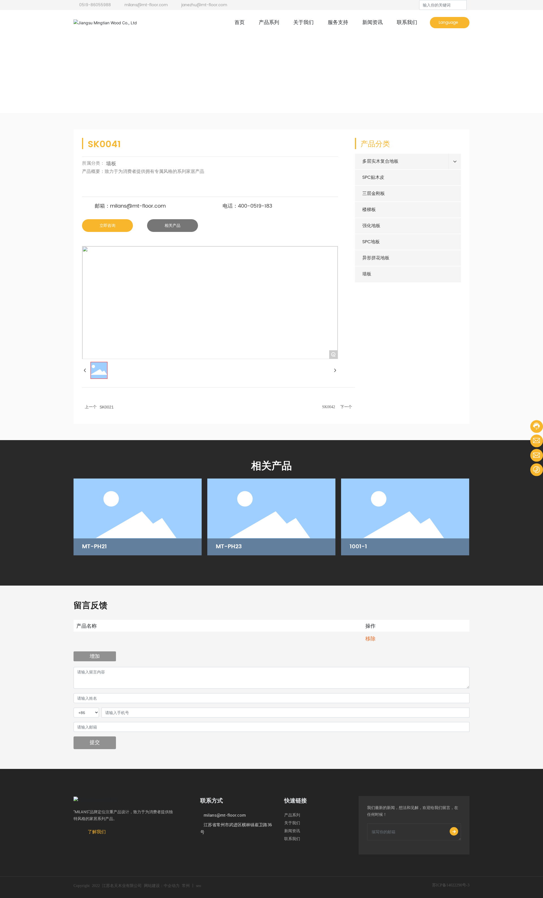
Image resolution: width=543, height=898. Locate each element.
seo (198, 886)
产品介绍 (103, 94)
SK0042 (328, 407)
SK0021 (107, 407)
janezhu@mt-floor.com (203, 5)
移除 (370, 638)
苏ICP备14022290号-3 (450, 885)
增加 (95, 656)
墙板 (123, 94)
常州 (186, 886)
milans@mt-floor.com (145, 5)
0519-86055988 (95, 5)
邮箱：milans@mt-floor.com (130, 206)
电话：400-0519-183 (247, 206)
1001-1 (358, 546)
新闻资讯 (295, 831)
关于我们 (293, 823)
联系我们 (292, 839)
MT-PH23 (229, 546)
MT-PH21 (94, 546)
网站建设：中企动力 (162, 886)
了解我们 (97, 831)
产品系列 (294, 815)
